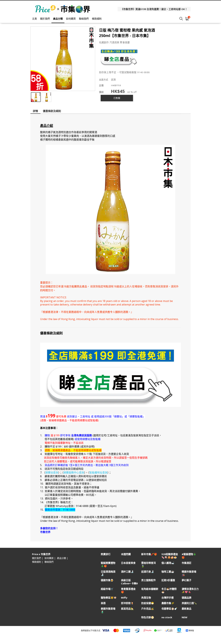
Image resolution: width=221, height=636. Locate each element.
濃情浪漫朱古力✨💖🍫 (190, 590)
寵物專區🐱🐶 (109, 597)
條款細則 (97, 18)
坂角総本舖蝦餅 (149, 588)
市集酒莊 (186, 562)
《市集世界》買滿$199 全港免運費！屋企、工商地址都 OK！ (154, 9)
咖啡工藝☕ (167, 571)
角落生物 (146, 597)
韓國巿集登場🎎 (189, 573)
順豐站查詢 (51, 472)
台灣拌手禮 (167, 597)
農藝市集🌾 (167, 603)
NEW (184, 617)
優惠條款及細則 (52, 111)
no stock (166, 617)
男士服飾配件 (148, 580)
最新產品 (186, 608)
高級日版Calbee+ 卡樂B (129, 582)
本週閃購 (126, 554)
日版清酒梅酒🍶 (108, 573)
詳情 (35, 111)
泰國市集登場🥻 (108, 610)
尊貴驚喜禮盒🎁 (128, 590)
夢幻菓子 (186, 580)
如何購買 (71, 18)
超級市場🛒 (107, 588)
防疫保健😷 (147, 603)
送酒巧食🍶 (147, 571)
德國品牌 (186, 597)
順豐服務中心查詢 (73, 472)
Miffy (124, 597)
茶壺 (103, 603)
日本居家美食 (128, 562)
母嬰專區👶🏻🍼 (169, 608)
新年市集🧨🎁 (149, 554)
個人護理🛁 (167, 562)
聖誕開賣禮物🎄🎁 (108, 564)
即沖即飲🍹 (127, 603)
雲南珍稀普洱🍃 (148, 564)
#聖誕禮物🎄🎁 (189, 556)
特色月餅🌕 (147, 617)
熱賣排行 (105, 554)
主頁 (34, 18)
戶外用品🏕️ (147, 608)
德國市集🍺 (107, 580)
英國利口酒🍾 (189, 603)
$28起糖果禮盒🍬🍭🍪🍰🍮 (169, 556)
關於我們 (45, 18)
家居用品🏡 (127, 608)
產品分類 (58, 18)
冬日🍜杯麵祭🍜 (169, 590)
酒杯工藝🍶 (127, 571)
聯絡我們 (84, 18)
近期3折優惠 (168, 580)
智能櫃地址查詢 (98, 472)
